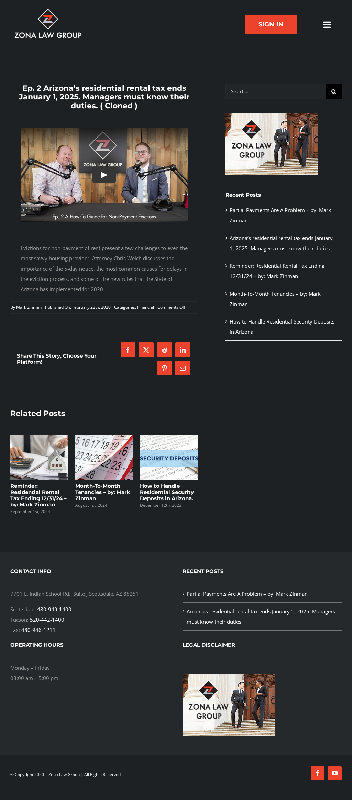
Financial (145, 307)
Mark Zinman (29, 307)
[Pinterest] (164, 368)
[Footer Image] (272, 115)
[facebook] (317, 773)
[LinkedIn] (183, 350)
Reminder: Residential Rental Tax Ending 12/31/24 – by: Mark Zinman (38, 495)
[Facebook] (128, 350)
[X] (146, 350)
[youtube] (335, 773)
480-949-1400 (54, 609)
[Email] (183, 368)
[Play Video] (104, 175)
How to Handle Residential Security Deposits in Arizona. (167, 492)
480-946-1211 (38, 629)
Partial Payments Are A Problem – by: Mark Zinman (247, 593)
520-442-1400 (47, 619)
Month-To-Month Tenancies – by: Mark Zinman (102, 492)
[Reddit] (164, 350)
